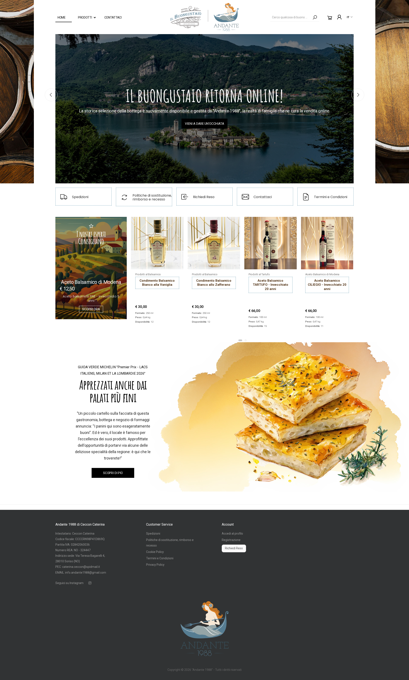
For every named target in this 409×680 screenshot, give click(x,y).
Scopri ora (91, 309)
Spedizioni (153, 533)
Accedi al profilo (232, 533)
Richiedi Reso (234, 548)
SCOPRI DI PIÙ (113, 473)
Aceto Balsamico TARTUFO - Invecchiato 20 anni (270, 285)
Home (62, 17)
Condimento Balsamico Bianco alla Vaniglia (157, 283)
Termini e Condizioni (159, 558)
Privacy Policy (155, 564)
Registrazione (231, 540)
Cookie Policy (155, 552)
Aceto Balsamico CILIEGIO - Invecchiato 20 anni (327, 285)
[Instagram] (90, 583)
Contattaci (113, 17)
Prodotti (85, 17)
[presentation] (51, 94)
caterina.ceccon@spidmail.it (81, 566)
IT (348, 17)
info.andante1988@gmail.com (85, 572)
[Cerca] (314, 17)
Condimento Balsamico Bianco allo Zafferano (213, 283)
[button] (330, 18)
